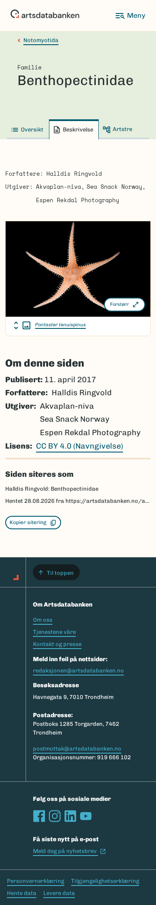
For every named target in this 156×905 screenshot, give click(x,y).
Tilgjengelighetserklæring (105, 881)
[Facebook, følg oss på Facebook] (39, 816)
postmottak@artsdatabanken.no (77, 748)
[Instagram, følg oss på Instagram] (55, 816)
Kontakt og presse (57, 644)
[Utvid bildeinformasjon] (22, 325)
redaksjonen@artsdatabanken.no (78, 670)
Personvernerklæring (35, 881)
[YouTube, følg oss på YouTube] (86, 816)
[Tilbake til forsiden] (44, 15)
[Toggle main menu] (130, 15)
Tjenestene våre (54, 632)
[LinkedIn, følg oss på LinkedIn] (70, 816)
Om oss (42, 619)
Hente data (21, 893)
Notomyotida (40, 40)
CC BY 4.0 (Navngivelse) (79, 446)
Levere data (59, 893)
